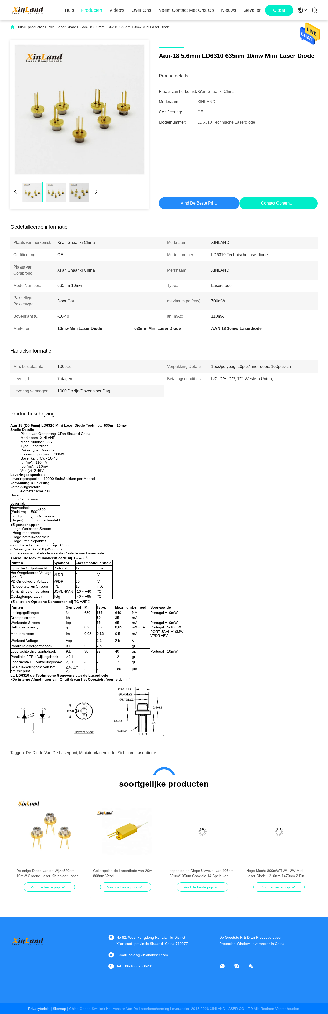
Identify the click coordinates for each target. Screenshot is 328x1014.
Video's (116, 10)
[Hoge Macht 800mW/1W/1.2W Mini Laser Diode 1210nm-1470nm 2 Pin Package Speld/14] (279, 831)
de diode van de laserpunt (51, 753)
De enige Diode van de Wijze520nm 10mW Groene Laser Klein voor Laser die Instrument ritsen (47, 873)
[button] (23, 840)
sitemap (59, 1009)
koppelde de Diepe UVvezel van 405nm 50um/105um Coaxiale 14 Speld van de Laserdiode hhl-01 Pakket (202, 873)
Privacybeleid (39, 1009)
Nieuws (228, 10)
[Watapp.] (226, 966)
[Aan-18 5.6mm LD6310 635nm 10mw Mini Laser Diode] (79, 109)
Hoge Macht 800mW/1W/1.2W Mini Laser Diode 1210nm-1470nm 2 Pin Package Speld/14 (275, 873)
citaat (279, 10)
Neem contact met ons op (186, 10)
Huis (69, 10)
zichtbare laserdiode (136, 753)
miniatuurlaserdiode (97, 753)
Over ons (141, 10)
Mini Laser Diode (62, 27)
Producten (91, 10)
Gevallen (252, 10)
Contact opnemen (277, 203)
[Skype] (240, 966)
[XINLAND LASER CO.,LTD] (28, 10)
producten (36, 27)
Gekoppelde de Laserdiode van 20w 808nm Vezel (122, 873)
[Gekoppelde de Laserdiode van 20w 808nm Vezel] (125, 831)
